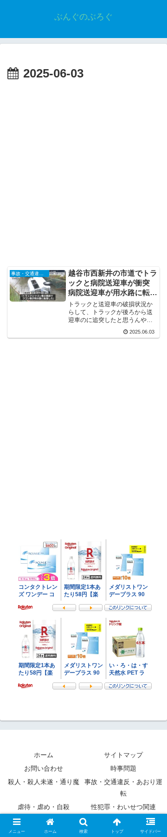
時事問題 (123, 768)
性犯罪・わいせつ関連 (123, 807)
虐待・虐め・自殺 (44, 807)
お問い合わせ (43, 768)
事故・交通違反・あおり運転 (123, 787)
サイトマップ (123, 755)
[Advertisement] (83, 172)
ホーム (43, 755)
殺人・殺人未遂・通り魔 (43, 781)
